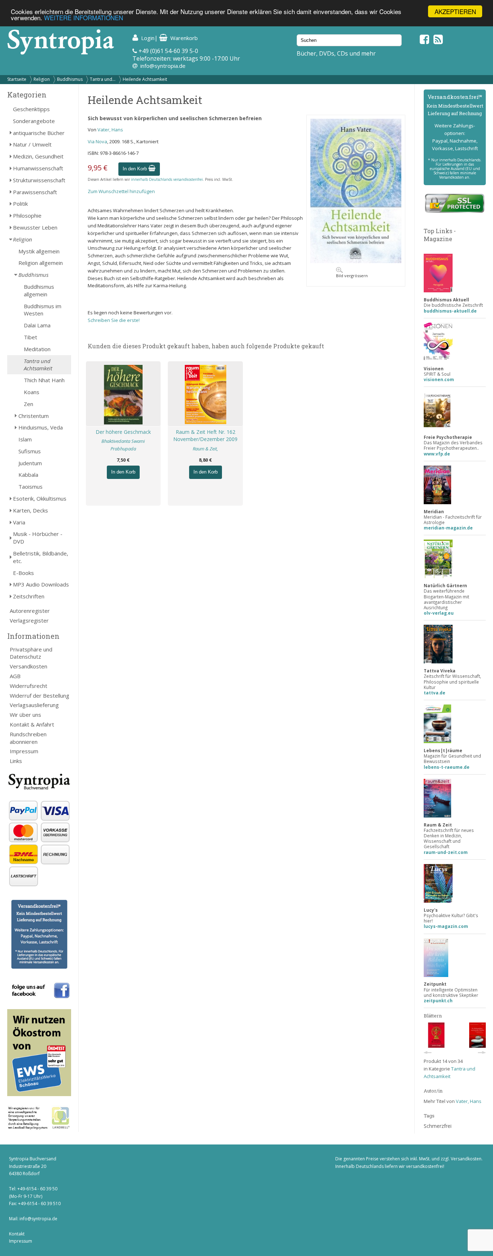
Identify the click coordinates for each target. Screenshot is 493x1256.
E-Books (23, 572)
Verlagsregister (29, 620)
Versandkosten (28, 666)
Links (16, 760)
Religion (42, 79)
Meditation (37, 349)
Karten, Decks (30, 510)
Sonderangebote (34, 121)
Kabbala (28, 474)
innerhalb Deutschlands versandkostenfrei (167, 179)
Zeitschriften (28, 596)
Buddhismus (70, 79)
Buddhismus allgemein (39, 290)
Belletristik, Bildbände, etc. (40, 557)
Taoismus (30, 486)
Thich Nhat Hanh (44, 380)
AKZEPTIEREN (455, 11)
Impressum (24, 751)
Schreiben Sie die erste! (114, 320)
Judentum (30, 463)
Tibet (30, 337)
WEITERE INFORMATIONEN (83, 17)
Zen (28, 403)
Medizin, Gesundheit (38, 156)
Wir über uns (25, 714)
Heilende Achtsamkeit (145, 79)
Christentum (33, 415)
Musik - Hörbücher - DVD (37, 537)
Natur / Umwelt (32, 144)
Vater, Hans (110, 129)
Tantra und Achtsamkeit (38, 364)
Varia (19, 522)
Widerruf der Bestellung (39, 695)
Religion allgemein (40, 262)
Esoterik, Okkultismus (39, 498)
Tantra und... (102, 79)
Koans (31, 392)
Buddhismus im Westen (42, 309)
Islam (25, 439)
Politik (20, 203)
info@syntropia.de (163, 65)
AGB (15, 676)
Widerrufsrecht (28, 685)
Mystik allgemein (39, 251)
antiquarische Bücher (39, 132)
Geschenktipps (31, 109)
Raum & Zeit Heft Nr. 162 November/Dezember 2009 (205, 435)
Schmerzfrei (437, 1125)
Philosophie (27, 215)
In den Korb (135, 168)
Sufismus (29, 451)
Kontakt (17, 1234)
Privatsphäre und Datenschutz (31, 653)
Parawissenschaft (35, 192)
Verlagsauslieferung (34, 704)
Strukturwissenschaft (39, 180)
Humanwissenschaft (38, 168)
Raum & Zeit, (205, 448)
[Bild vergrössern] (355, 261)
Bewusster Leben (35, 227)
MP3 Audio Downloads (41, 584)
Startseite (16, 79)
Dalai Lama (37, 325)
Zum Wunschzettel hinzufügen (121, 191)
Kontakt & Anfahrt (32, 724)
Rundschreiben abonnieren (28, 738)
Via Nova (97, 141)
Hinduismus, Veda (40, 427)
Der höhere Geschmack (123, 431)
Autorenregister (30, 610)
